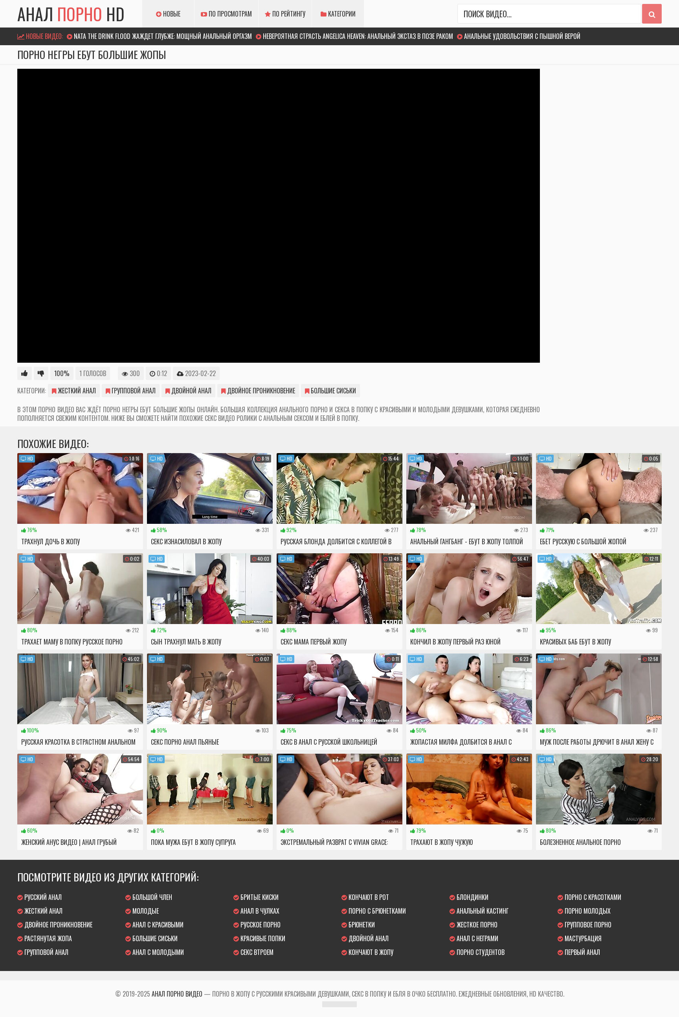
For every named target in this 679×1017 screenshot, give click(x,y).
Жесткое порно (476, 924)
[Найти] (652, 14)
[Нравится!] (24, 373)
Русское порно (260, 924)
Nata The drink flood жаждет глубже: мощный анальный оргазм (163, 36)
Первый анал (581, 952)
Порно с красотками (592, 897)
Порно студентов (480, 952)
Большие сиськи (332, 390)
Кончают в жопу (370, 952)
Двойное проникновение (260, 390)
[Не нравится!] (41, 373)
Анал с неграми (476, 938)
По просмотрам (229, 13)
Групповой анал (133, 390)
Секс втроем (256, 952)
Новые (170, 13)
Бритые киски (259, 897)
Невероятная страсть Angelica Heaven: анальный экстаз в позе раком (358, 36)
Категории (341, 13)
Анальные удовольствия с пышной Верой (522, 36)
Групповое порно (587, 924)
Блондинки (471, 897)
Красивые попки (262, 938)
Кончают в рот (368, 897)
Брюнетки (361, 924)
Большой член (151, 897)
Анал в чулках (259, 911)
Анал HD (71, 14)
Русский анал (42, 897)
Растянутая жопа (47, 938)
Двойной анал (190, 390)
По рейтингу (288, 13)
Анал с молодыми (157, 952)
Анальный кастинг (481, 911)
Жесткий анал (76, 390)
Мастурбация (582, 938)
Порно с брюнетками (376, 911)
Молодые (145, 911)
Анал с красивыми (157, 924)
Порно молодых (587, 911)
